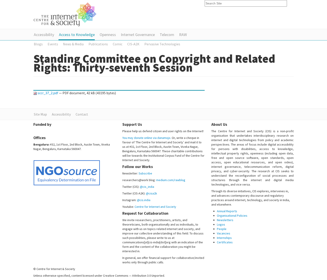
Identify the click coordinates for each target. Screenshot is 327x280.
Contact (82, 114)
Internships (224, 238)
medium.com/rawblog (170, 180)
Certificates (225, 242)
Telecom (167, 34)
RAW (183, 34)
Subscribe (145, 173)
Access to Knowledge (77, 34)
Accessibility (44, 34)
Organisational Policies (232, 216)
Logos (221, 224)
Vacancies (223, 233)
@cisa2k (151, 193)
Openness (108, 34)
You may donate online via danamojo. (146, 138)
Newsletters (225, 220)
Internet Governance (138, 34)
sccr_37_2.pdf (48, 93)
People (221, 229)
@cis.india (143, 200)
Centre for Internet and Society (155, 207)
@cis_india (147, 187)
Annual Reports (227, 211)
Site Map (40, 114)
